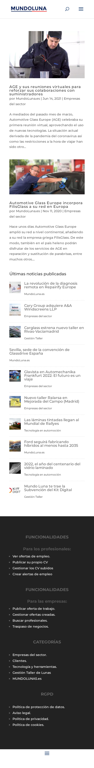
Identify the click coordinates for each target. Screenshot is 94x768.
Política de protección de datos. (39, 707)
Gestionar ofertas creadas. (34, 615)
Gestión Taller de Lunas (32, 673)
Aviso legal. (22, 713)
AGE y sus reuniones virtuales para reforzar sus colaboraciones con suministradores (45, 90)
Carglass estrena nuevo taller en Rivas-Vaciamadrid (54, 330)
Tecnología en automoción (42, 430)
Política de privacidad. (31, 719)
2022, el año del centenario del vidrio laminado (52, 466)
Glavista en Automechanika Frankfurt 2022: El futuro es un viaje (52, 375)
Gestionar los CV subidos (33, 568)
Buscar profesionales (30, 620)
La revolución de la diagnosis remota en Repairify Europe (50, 285)
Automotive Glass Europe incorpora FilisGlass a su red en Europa (46, 205)
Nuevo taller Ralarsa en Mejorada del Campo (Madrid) (51, 400)
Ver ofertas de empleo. (31, 556)
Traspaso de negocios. (31, 626)
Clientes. (20, 661)
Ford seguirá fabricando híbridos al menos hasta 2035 (51, 444)
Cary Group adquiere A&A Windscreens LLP (48, 307)
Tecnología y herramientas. (35, 667)
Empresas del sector (38, 316)
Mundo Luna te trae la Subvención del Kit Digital (48, 488)
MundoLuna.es (28, 98)
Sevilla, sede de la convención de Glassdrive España (39, 352)
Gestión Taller (33, 338)
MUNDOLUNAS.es (27, 679)
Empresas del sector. (30, 655)
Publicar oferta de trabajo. (34, 609)
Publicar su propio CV (30, 562)
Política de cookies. (28, 725)
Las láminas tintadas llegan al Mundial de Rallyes (51, 422)
